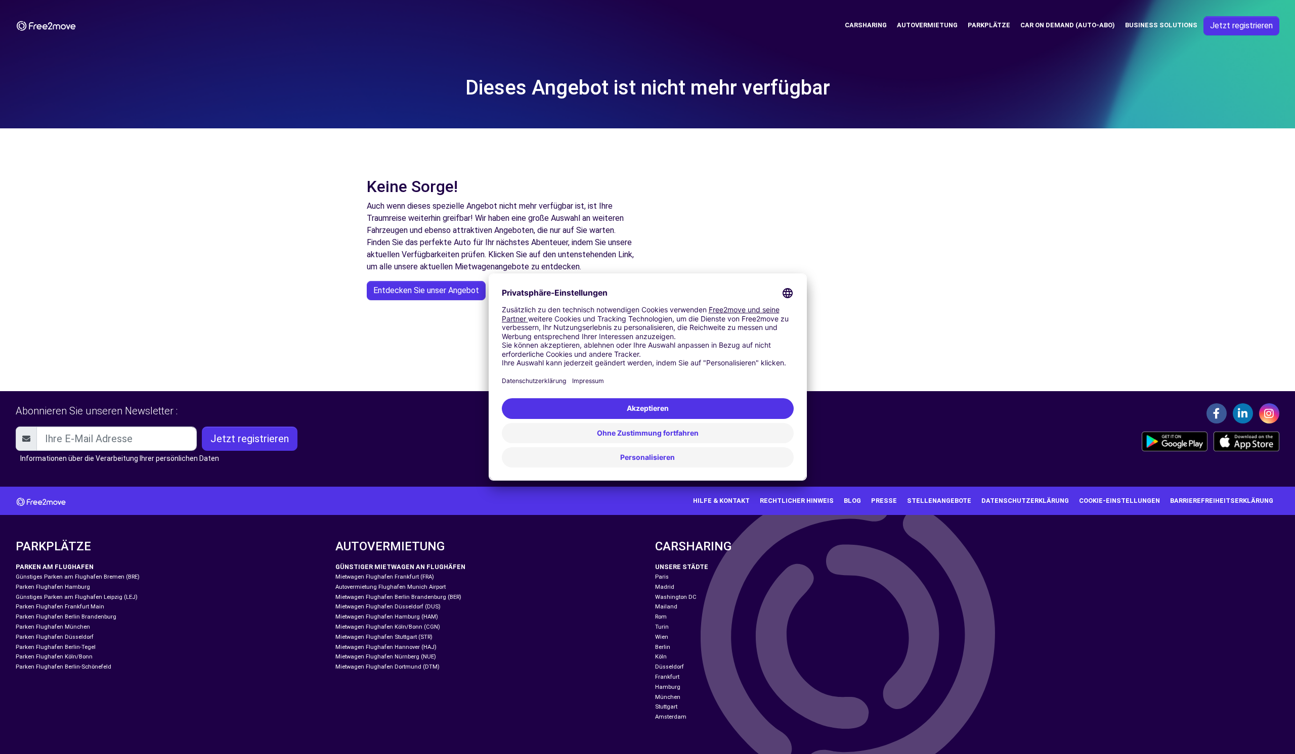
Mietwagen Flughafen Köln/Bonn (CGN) (387, 627)
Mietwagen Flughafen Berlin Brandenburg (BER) (398, 597)
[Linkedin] (1243, 413)
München (667, 697)
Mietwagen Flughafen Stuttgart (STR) (384, 637)
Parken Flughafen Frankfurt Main (60, 606)
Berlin (662, 647)
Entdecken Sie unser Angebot (426, 290)
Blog (852, 500)
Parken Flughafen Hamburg (53, 587)
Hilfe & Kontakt (721, 500)
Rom (661, 617)
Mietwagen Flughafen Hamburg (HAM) (386, 617)
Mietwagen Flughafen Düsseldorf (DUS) (388, 606)
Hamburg (667, 687)
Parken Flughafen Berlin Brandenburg (66, 617)
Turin (662, 627)
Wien (661, 637)
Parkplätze (989, 25)
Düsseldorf (669, 667)
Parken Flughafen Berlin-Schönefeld (63, 667)
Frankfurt (667, 677)
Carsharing (866, 25)
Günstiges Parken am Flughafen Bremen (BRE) (78, 577)
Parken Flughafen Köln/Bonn (54, 656)
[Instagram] (1269, 413)
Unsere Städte (681, 567)
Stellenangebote (939, 500)
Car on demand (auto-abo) (1067, 25)
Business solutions (1161, 25)
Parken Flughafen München (53, 627)
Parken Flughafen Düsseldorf (55, 637)
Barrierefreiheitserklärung (1221, 500)
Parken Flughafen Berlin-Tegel (56, 647)
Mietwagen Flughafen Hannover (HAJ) (386, 647)
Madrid (664, 587)
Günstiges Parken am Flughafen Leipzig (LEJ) (77, 597)
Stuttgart (666, 706)
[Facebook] (1216, 413)
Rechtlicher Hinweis (797, 500)
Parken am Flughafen (55, 567)
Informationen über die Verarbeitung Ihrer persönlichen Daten (119, 458)
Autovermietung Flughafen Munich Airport (390, 587)
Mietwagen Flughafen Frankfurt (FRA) (384, 577)
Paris (662, 577)
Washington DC (676, 597)
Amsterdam (670, 717)
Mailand (666, 606)
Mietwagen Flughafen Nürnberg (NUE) (385, 656)
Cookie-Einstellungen (1119, 500)
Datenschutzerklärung (1025, 500)
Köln (661, 656)
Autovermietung (927, 25)
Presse (884, 500)
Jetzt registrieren (1241, 25)
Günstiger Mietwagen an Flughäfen (400, 567)
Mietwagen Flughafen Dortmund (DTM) (387, 667)
